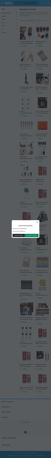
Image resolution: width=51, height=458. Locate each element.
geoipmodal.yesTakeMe (31, 235)
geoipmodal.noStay (18, 235)
